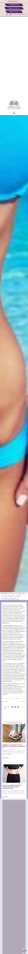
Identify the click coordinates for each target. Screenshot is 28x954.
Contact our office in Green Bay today (13, 691)
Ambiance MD (21, 683)
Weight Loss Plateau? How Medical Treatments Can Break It (13, 746)
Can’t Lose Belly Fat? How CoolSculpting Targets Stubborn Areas (12, 787)
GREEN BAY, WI (13, 1)
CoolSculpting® (18, 617)
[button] (14, 1)
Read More (5, 757)
